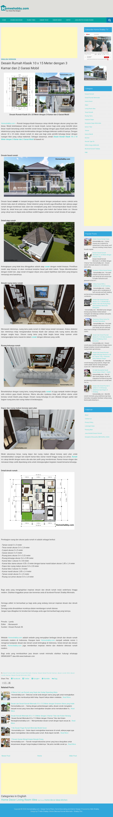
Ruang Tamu (31, 20)
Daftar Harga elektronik (92, 145)
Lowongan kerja (89, 426)
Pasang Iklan (89, 429)
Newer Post (6, 756)
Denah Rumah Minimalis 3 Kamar (26, 673)
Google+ (36, 679)
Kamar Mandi (57, 20)
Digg (55, 679)
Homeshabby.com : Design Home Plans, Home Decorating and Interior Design (53, 809)
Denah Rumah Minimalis (92, 97)
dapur (86, 105)
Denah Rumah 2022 (9, 673)
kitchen (64, 800)
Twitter (26, 679)
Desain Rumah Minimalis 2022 (20, 675)
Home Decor (8, 799)
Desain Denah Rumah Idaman (47, 673)
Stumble (46, 679)
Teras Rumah (89, 112)
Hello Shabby (94, 809)
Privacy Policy (89, 422)
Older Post (73, 756)
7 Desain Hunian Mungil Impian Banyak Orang (27, 739)
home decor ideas (52, 800)
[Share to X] (7, 683)
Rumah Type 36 (89, 141)
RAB (86, 152)
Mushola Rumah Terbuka (92, 149)
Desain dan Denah (16, 20)
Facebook (16, 679)
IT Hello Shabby (43, 811)
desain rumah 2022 (63, 673)
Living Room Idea (27, 799)
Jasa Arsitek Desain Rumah (84, 20)
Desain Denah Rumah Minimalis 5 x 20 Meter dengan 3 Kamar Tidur (102, 255)
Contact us (88, 419)
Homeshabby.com (8, 123)
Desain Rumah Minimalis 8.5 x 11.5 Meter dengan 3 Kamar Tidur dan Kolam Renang (41, 716)
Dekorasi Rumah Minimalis (63, 811)
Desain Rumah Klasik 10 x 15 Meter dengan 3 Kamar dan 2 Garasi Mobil (34, 65)
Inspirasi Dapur (89, 119)
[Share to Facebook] (9, 683)
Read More (67, 697)
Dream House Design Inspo (101, 239)
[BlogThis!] (5, 683)
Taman (87, 130)
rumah (47, 267)
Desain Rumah (89, 94)
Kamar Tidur (44, 20)
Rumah (74, 457)
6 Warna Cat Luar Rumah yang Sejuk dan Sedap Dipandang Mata (34, 692)
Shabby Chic (78, 811)
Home (4, 20)
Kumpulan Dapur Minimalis (93, 123)
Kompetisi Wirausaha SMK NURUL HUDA (97, 437)
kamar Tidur (88, 127)
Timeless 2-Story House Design (102, 270)
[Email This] (3, 683)
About (86, 415)
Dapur (68, 20)
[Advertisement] (39, 42)
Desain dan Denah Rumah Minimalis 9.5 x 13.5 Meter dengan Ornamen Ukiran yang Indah (42, 704)
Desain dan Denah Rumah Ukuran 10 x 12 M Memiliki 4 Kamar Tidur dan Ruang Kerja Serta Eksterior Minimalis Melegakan (101, 303)
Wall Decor (41, 800)
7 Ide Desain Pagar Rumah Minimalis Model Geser (29, 728)
